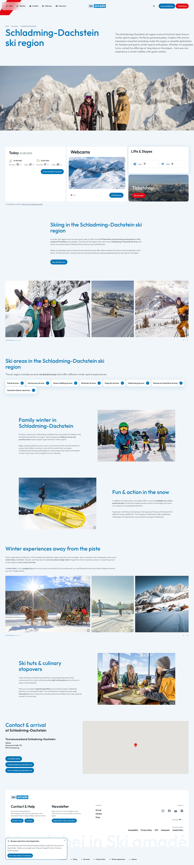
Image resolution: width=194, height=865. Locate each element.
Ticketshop (143, 188)
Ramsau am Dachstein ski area (165, 383)
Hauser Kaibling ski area (62, 383)
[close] (64, 840)
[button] (192, 128)
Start (7, 26)
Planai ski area (13, 383)
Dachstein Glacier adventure (18, 390)
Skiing (75, 859)
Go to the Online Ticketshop (20, 855)
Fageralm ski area (112, 383)
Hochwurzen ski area (36, 383)
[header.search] (154, 6)
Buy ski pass (138, 195)
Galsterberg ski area (136, 383)
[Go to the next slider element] (187, 340)
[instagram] (162, 811)
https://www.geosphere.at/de (32, 204)
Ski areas (15, 26)
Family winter (100, 859)
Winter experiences (118, 859)
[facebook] (169, 811)
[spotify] (182, 811)
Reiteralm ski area (88, 383)
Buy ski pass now (58, 262)
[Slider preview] (183, 340)
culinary (134, 859)
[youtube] (175, 811)
